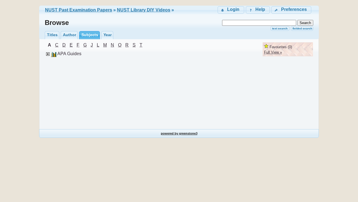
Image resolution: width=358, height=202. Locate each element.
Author (69, 34)
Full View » (273, 52)
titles (52, 34)
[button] (291, 10)
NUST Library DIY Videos (143, 10)
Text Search (280, 28)
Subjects (89, 34)
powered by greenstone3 (179, 133)
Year (107, 34)
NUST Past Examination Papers (78, 10)
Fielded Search (302, 28)
